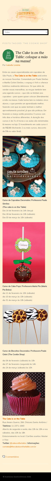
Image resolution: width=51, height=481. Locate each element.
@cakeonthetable (18, 443)
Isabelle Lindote (13, 65)
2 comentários (12, 457)
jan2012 (8, 56)
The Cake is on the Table (25, 75)
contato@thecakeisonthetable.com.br (19, 446)
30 (8, 53)
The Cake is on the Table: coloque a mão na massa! (31, 56)
